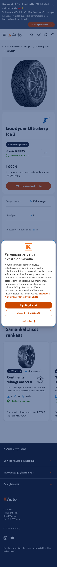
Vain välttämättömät (28, 313)
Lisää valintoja (28, 321)
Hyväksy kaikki (28, 305)
